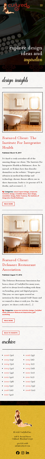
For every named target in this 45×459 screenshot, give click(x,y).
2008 (28, 390)
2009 (28, 386)
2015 (28, 359)
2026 (6, 355)
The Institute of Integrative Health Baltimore (20, 197)
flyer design (32, 194)
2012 (28, 372)
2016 (28, 355)
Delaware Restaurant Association (19, 312)
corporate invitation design (24, 310)
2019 (6, 386)
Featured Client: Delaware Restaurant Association (19, 265)
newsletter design (8, 196)
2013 (28, 368)
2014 (28, 364)
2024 (6, 364)
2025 (6, 359)
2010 (28, 381)
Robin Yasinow (21, 196)
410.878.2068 (22, 443)
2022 (6, 372)
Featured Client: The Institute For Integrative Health (21, 143)
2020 (6, 381)
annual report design (21, 192)
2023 (6, 368)
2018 (6, 390)
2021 (6, 377)
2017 (6, 394)
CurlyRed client (21, 194)
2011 (28, 377)
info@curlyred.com (22, 446)
